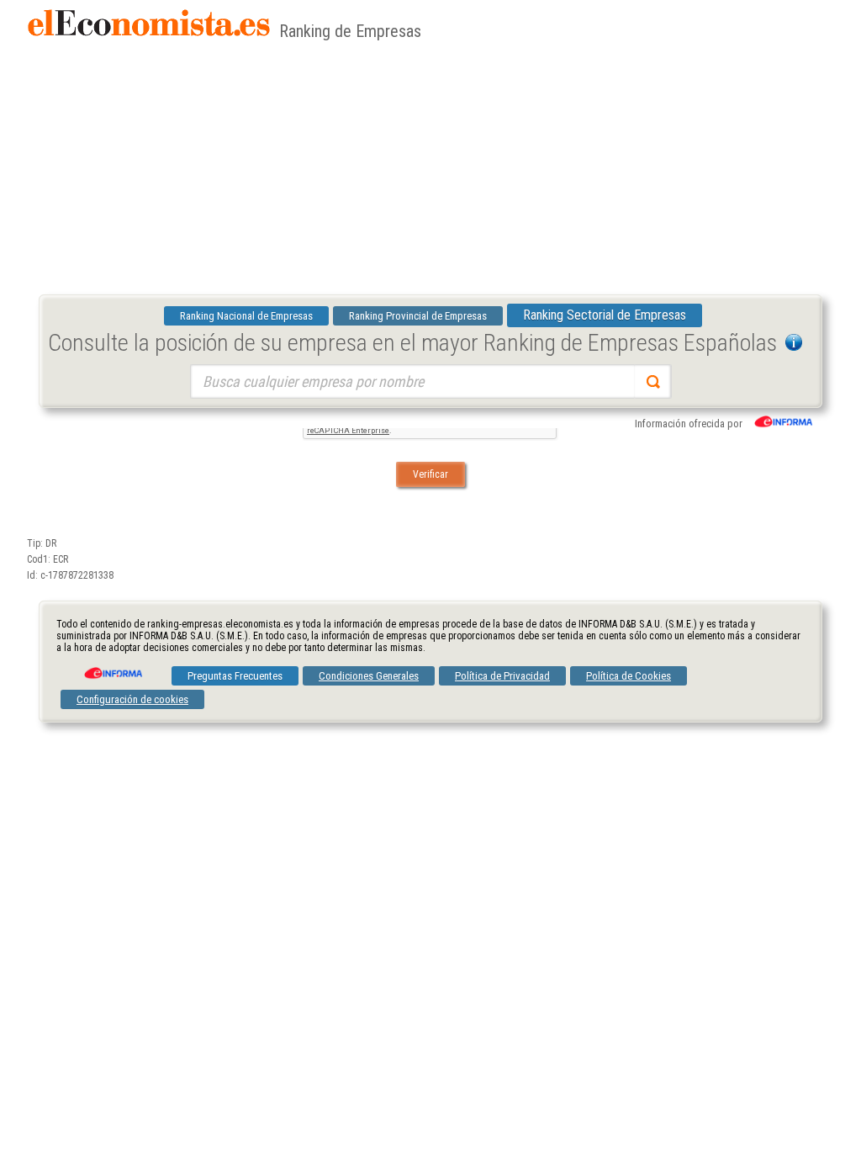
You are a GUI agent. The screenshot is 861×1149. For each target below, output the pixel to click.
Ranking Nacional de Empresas (246, 316)
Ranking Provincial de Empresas (418, 316)
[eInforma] (111, 667)
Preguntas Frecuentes (235, 676)
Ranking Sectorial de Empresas (604, 315)
